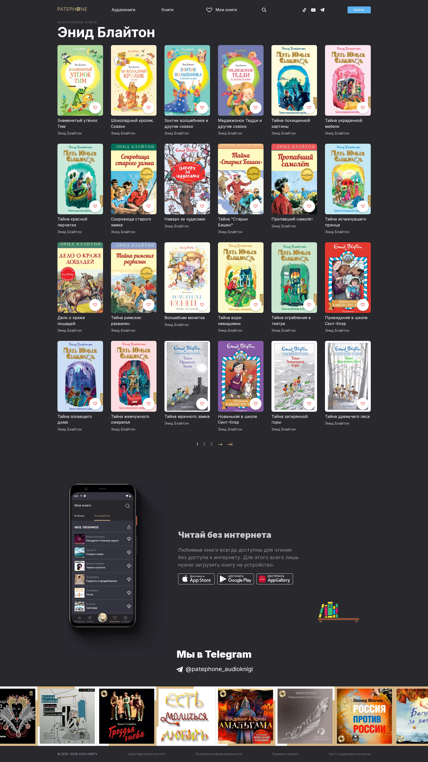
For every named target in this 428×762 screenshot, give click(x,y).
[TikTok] (304, 9)
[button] (359, 9)
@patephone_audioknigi (219, 669)
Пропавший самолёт (292, 219)
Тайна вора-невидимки (230, 320)
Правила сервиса (285, 754)
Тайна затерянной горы (289, 419)
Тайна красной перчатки (72, 222)
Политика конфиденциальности (218, 754)
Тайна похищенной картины (290, 123)
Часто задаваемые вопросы (350, 754)
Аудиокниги (123, 9)
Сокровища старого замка (131, 222)
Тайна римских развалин (126, 320)
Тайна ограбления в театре (291, 320)
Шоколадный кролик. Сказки (132, 123)
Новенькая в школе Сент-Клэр (237, 419)
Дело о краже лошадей (71, 320)
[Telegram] (322, 9)
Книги (167, 9)
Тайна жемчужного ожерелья (130, 419)
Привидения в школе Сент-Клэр (346, 320)
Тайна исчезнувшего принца (345, 222)
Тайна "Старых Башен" (233, 222)
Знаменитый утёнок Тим (77, 123)
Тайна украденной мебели (343, 123)
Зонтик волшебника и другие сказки (186, 123)
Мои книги (226, 9)
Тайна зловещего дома (74, 419)
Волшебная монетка (184, 317)
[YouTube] (313, 9)
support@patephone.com (146, 754)
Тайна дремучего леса (347, 416)
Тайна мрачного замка (187, 416)
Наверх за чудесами (184, 219)
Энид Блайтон (106, 32)
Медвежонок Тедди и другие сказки (240, 123)
